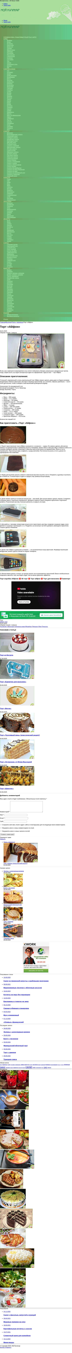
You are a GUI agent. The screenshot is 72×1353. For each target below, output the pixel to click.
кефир (31, 1064)
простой (20, 1067)
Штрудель (10, 298)
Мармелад (10, 230)
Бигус (9, 78)
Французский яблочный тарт (13, 905)
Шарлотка (10, 300)
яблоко (49, 1067)
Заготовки (7, 201)
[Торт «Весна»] (17, 705)
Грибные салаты (12, 137)
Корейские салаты (13, 139)
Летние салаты (12, 149)
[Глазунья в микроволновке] (13, 1307)
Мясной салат (11, 142)
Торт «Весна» (5, 708)
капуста (26, 1064)
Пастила (10, 235)
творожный (38, 1067)
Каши (9, 102)
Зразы (9, 99)
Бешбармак (11, 77)
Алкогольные (11, 200)
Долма (9, 93)
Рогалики (10, 284)
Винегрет (10, 133)
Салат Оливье (11, 160)
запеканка (17, 1064)
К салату (10, 267)
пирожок (8, 1067)
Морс (8, 185)
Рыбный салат (12, 144)
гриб (9, 1064)
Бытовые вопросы (13, 316)
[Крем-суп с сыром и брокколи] (17, 1168)
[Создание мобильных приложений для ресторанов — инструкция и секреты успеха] (12, 1129)
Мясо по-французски (14, 115)
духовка (13, 1064)
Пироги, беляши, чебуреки (15, 273)
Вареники (10, 86)
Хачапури (10, 295)
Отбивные (10, 118)
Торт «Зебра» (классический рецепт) (15, 863)
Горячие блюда (9, 69)
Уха (8, 61)
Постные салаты (12, 155)
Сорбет (9, 238)
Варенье (10, 203)
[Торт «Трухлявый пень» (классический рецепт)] (17, 732)
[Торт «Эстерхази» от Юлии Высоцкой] (17, 758)
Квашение (10, 216)
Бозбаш (9, 40)
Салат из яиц (11, 150)
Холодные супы (12, 64)
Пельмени (10, 123)
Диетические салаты (13, 147)
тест (42, 1067)
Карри (9, 101)
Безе (8, 220)
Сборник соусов (12, 244)
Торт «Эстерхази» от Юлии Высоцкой (16, 762)
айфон (2, 622)
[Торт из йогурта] (17, 651)
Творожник (10, 306)
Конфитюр (10, 204)
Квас (8, 184)
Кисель (9, 188)
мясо (59, 1064)
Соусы (6, 243)
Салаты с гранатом (13, 174)
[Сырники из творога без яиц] (13, 1247)
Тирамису (10, 239)
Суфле (9, 311)
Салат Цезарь (11, 166)
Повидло (10, 206)
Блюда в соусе (12, 257)
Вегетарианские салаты (15, 134)
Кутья (9, 228)
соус (34, 1067)
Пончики (10, 305)
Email (2, 818)
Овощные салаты (13, 152)
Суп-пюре (10, 59)
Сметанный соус (12, 246)
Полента (10, 128)
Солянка (10, 58)
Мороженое (11, 231)
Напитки (7, 177)
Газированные (12, 195)
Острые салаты (12, 153)
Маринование (11, 209)
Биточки (9, 80)
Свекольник (11, 56)
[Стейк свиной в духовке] (11, 1188)
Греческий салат (12, 136)
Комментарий (5, 812)
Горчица (9, 259)
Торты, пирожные (13, 276)
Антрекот (10, 72)
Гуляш (9, 91)
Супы (5, 39)
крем (39, 1064)
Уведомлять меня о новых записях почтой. (16, 831)
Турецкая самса (9, 938)
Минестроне (11, 50)
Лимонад (10, 193)
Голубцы (10, 90)
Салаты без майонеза (14, 168)
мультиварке (54, 1064)
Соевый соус (11, 247)
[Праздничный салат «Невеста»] (17, 1267)
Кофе (9, 182)
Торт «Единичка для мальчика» (13, 682)
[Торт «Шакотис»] (17, 785)
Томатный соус (12, 252)
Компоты (10, 190)
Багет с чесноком (9, 888)
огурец (62, 1064)
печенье (67, 1064)
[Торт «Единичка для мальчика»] (17, 678)
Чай (8, 180)
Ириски (9, 225)
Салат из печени (12, 158)
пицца (11, 1067)
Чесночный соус (12, 255)
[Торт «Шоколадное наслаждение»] (16, 1227)
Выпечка (7, 268)
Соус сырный (11, 249)
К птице (9, 263)
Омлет (9, 117)
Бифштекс (10, 82)
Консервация (11, 217)
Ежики (9, 94)
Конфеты (10, 227)
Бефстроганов (12, 75)
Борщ (9, 42)
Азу (8, 70)
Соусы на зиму (12, 251)
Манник (9, 302)
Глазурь (9, 308)
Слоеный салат (12, 176)
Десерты (7, 219)
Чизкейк (9, 297)
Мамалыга (10, 112)
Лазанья (9, 107)
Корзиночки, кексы (13, 278)
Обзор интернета (12, 314)
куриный (43, 1064)
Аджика (9, 212)
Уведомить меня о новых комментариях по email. (18, 828)
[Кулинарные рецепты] (10, 17)
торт (6, 622)
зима (22, 1064)
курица (48, 1064)
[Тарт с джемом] (13, 920)
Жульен (9, 98)
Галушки (10, 88)
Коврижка (10, 310)
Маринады (10, 254)
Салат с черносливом (14, 165)
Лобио (9, 110)
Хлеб (8, 279)
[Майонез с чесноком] (14, 1109)
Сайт (1, 821)
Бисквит (9, 287)
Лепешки (10, 290)
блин (1, 1064)
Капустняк (10, 45)
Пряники (10, 292)
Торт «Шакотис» (7, 789)
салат (29, 1067)
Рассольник (11, 55)
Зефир (9, 223)
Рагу (8, 129)
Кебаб (9, 104)
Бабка (9, 74)
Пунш (9, 179)
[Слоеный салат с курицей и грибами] (13, 1208)
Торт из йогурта (6, 655)
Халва (9, 241)
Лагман (9, 48)
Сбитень (10, 187)
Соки (8, 196)
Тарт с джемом (8, 921)
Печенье (10, 281)
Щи (8, 67)
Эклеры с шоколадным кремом (14, 871)
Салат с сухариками (13, 161)
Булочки (9, 286)
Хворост (9, 282)
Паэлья (9, 121)
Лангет (9, 109)
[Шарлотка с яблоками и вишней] (14, 1148)
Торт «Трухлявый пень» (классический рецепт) (20, 735)
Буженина (10, 85)
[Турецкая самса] (13, 937)
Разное (6, 313)
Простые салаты (12, 157)
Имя (2, 815)
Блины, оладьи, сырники (15, 275)
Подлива (10, 126)
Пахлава (10, 289)
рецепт (23, 1067)
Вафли (9, 270)
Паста (9, 120)
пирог (2, 1067)
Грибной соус (11, 260)
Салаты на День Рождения (16, 169)
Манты (9, 114)
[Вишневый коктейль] (14, 1089)
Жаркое (9, 96)
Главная (2, 322)
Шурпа (9, 66)
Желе (9, 222)
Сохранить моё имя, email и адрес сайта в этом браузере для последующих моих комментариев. (33, 825)
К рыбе (9, 265)
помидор (15, 1067)
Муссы (9, 233)
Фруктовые (10, 192)
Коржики (10, 271)
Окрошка (10, 51)
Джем (9, 214)
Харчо (9, 62)
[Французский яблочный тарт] (13, 903)
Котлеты (9, 106)
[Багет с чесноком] (13, 886)
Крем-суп (10, 47)
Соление (10, 211)
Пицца (9, 294)
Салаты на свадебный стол (16, 172)
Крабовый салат (12, 141)
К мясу (9, 262)
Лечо (8, 208)
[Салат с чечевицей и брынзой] (13, 1287)
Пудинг (9, 236)
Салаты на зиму (12, 171)
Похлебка (10, 53)
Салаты (6, 131)
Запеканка (10, 303)
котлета (35, 1064)
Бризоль (9, 83)
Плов (8, 125)
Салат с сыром (12, 163)
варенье (4, 1064)
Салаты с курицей (13, 145)
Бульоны (10, 43)
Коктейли (10, 198)
